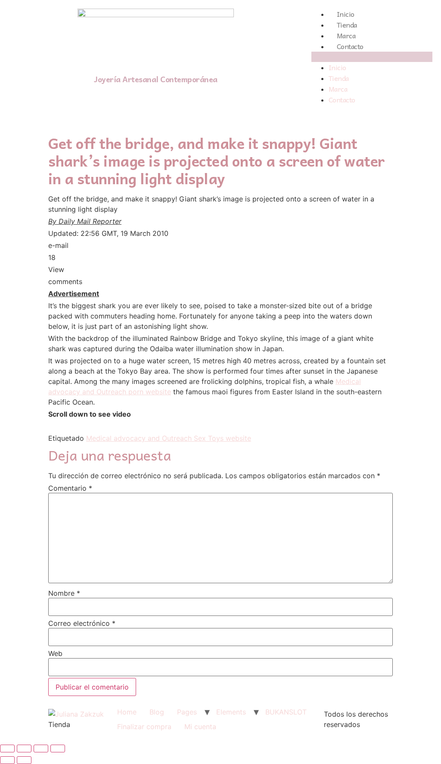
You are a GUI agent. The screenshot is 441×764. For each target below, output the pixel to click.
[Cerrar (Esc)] (7, 748)
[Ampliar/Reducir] (57, 748)
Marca (346, 35)
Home (127, 712)
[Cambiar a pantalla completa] (41, 748)
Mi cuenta (200, 726)
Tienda (347, 24)
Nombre (64, 593)
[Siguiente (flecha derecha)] (24, 760)
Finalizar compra (144, 726)
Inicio (345, 13)
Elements (231, 712)
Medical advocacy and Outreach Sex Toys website (168, 438)
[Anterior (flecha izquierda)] (7, 760)
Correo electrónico (81, 623)
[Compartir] (24, 748)
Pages (187, 712)
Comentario (70, 488)
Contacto (350, 46)
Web (55, 653)
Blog (156, 712)
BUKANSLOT (286, 712)
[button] (371, 57)
